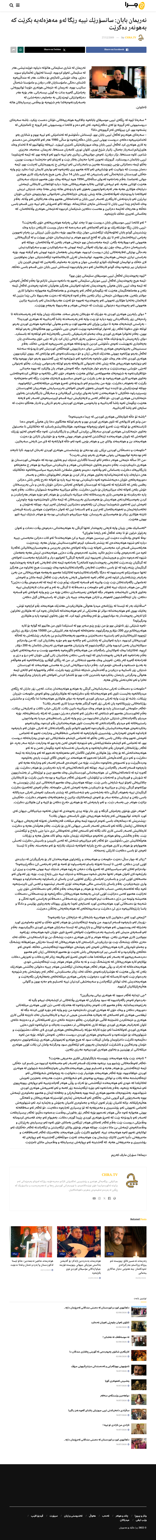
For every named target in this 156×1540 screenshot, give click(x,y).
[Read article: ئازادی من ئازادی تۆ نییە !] (138, 1428)
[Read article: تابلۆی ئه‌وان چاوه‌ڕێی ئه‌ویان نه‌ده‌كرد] (138, 1326)
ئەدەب (105, 1516)
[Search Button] (11, 5)
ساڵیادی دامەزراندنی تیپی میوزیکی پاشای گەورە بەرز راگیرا (98, 1410)
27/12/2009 (108, 38)
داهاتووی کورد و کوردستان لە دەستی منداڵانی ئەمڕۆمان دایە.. (96, 1307)
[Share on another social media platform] (13, 50)
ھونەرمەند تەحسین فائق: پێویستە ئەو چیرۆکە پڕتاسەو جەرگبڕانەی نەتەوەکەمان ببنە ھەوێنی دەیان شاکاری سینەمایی (127, 1267)
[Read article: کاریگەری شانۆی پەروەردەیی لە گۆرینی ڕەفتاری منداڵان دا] (138, 1355)
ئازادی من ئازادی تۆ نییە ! (116, 1425)
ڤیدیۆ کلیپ (37, 1516)
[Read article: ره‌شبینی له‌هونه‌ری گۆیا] (138, 1384)
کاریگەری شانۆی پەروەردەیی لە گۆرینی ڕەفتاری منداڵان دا (99, 1351)
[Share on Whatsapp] (21, 50)
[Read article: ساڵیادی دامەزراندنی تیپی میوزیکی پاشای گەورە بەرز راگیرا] (138, 1414)
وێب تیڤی (141, 1520)
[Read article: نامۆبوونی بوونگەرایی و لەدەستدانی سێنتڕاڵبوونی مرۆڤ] (138, 1370)
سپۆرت (54, 1516)
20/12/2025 (46, 1270)
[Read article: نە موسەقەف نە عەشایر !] (138, 1340)
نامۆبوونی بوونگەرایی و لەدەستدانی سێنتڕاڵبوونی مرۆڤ (100, 1366)
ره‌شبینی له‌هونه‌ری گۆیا (117, 1381)
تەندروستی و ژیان (73, 1516)
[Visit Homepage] (135, 5)
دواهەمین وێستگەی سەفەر (114, 1395)
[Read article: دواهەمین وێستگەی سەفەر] (138, 1399)
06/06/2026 (141, 1278)
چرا (136, 1528)
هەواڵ (92, 1516)
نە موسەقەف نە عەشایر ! (116, 1337)
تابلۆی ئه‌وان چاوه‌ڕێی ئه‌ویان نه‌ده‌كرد (110, 1322)
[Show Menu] (18, 5)
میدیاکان (124, 1520)
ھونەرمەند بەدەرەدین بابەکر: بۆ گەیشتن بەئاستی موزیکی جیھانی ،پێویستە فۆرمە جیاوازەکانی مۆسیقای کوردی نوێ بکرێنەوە (80, 1267)
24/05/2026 (93, 1278)
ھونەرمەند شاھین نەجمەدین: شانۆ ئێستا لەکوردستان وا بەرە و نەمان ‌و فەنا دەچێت (31, 1263)
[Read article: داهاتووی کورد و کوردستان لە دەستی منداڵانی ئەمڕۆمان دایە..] (138, 1311)
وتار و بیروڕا (140, 1516)
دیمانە (110, 1253)
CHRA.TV (130, 38)
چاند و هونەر (122, 1516)
